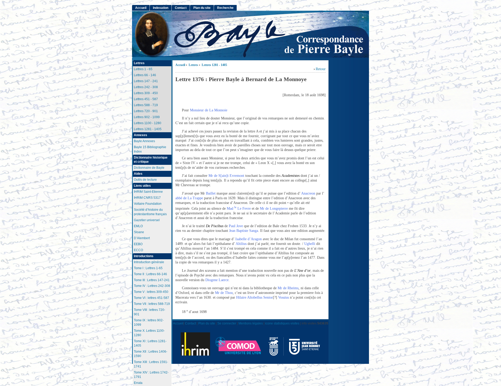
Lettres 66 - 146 (145, 75)
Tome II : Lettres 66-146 (150, 274)
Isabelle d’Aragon (248, 239)
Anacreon (308, 193)
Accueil (180, 65)
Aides (138, 174)
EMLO (138, 226)
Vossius (284, 297)
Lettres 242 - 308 (146, 87)
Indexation (160, 8)
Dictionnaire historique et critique (151, 160)
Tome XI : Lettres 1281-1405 (150, 343)
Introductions (143, 256)
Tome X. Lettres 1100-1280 (149, 333)
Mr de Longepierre (274, 208)
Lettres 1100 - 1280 (147, 123)
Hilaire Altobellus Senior (254, 297)
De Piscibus (214, 226)
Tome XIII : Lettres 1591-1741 (151, 364)
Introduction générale (149, 262)
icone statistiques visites (282, 323)
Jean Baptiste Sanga (243, 231)
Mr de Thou (224, 293)
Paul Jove (236, 226)
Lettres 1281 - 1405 (214, 65)
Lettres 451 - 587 (146, 99)
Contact (181, 8)
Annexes (140, 135)
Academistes (291, 176)
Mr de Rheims (288, 288)
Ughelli (310, 244)
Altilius (241, 244)
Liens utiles (142, 186)
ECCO (138, 250)
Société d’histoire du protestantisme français (150, 212)
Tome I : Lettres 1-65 (148, 268)
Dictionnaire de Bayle (149, 168)
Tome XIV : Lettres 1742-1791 (151, 375)
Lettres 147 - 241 (146, 81)
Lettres (193, 65)
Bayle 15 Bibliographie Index (150, 149)
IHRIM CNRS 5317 (147, 198)
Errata (138, 383)
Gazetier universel (147, 220)
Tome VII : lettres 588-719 (152, 304)
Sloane (139, 232)
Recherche (225, 8)
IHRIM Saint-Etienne (148, 192)
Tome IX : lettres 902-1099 (149, 322)
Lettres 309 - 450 (146, 93)
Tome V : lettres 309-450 (151, 292)
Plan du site (202, 8)
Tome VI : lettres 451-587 (151, 298)
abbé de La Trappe (189, 198)
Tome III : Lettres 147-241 (152, 280)
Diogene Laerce (217, 280)
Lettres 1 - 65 (143, 69)
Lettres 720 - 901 (146, 111)
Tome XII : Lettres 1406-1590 (150, 354)
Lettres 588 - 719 (146, 105)
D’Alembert (142, 238)
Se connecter (226, 323)
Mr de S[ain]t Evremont (226, 176)
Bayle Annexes (144, 141)
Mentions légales (250, 323)
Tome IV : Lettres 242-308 (152, 286)
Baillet (211, 193)
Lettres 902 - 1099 (147, 117)
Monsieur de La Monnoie (208, 110)
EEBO (138, 244)
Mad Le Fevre (239, 208)
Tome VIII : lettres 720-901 (149, 312)
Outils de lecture (145, 180)
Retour (321, 69)
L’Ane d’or (302, 271)
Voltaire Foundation (148, 204)
